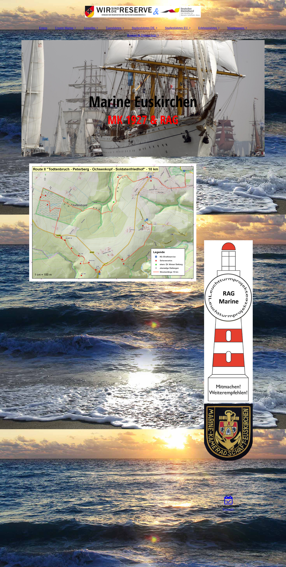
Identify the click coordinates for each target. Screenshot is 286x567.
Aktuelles (89, 28)
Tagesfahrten (113, 28)
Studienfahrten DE (143, 28)
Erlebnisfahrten (207, 28)
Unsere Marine (64, 28)
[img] (143, 11)
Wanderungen (235, 28)
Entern (43, 28)
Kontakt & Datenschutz (141, 35)
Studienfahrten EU (176, 28)
